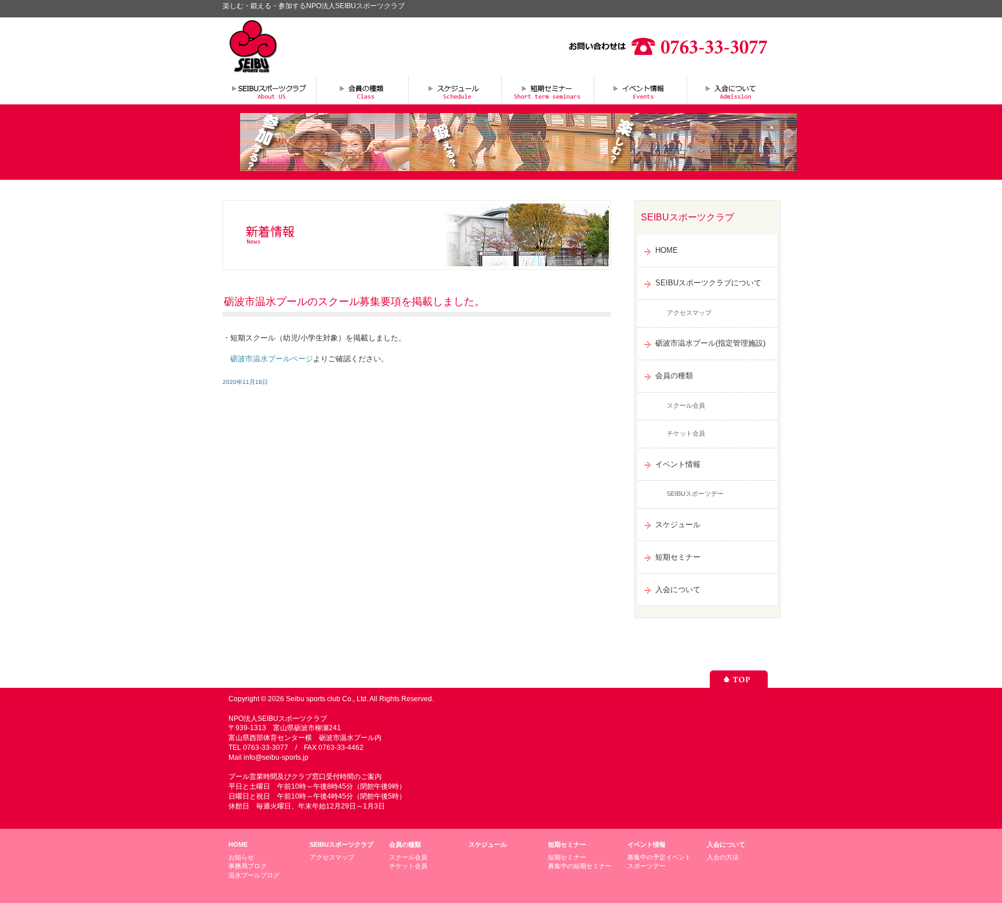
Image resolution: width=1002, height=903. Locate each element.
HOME (666, 250)
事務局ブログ (247, 865)
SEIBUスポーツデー (695, 493)
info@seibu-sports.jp (276, 757)
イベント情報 (640, 89)
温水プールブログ (253, 875)
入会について (733, 89)
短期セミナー (547, 89)
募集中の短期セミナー (580, 865)
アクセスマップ (689, 312)
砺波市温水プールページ (271, 358)
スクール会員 (686, 405)
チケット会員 (686, 433)
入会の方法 (723, 857)
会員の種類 (361, 89)
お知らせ (241, 857)
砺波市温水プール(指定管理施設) (710, 343)
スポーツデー (646, 865)
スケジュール (454, 89)
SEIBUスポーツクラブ (341, 844)
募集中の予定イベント (659, 857)
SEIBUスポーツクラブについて (269, 89)
